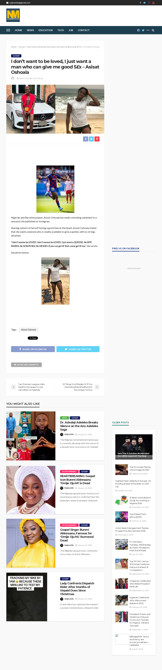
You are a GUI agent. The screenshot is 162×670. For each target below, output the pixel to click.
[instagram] (149, 2)
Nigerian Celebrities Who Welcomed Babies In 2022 (139, 600)
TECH (60, 30)
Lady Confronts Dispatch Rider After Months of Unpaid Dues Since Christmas (77, 589)
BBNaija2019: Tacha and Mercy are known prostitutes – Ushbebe (139, 640)
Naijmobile (69, 434)
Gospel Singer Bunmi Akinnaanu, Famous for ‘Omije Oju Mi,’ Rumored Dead (77, 535)
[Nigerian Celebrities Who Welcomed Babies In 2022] (121, 600)
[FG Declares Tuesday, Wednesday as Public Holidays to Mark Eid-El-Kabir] (121, 544)
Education (46, 30)
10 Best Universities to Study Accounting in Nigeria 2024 (140, 500)
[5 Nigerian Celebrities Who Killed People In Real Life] (121, 583)
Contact (84, 30)
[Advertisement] (55, 153)
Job (71, 30)
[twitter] (144, 2)
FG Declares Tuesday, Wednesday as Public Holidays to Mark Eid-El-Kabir (140, 546)
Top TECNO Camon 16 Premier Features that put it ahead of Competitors (139, 565)
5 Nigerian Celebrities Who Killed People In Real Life (140, 584)
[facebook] (140, 2)
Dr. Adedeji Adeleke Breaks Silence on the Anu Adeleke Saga (79, 426)
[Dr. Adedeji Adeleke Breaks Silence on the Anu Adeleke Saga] (30, 435)
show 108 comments (28, 364)
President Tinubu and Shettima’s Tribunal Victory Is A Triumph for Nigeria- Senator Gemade (140, 620)
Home (18, 30)
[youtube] (153, 2)
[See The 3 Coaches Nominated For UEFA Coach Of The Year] (134, 447)
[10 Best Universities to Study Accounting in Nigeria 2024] (121, 500)
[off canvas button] (8, 30)
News (30, 30)
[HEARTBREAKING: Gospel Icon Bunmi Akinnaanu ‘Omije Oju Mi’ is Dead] (30, 489)
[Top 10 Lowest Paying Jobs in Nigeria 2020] (121, 469)
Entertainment (69, 471)
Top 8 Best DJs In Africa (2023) (138, 515)
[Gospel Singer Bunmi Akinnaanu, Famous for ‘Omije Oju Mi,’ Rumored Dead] (30, 543)
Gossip (16, 56)
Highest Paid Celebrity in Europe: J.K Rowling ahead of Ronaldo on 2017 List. (133, 484)
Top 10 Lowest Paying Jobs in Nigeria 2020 (140, 468)
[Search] (153, 30)
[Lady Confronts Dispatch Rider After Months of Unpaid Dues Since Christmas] (26, 596)
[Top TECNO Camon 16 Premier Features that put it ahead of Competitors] (121, 564)
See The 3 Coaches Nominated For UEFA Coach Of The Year (133, 454)
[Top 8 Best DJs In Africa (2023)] (121, 516)
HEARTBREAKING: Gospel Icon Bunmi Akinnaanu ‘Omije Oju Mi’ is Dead (77, 479)
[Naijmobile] (13, 15)
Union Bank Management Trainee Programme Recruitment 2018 (132, 529)
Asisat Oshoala (28, 329)
